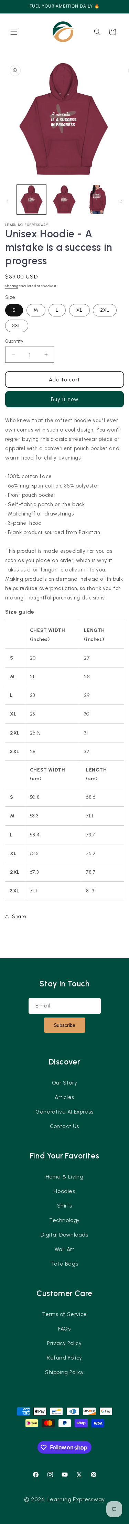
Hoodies (64, 1191)
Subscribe (64, 1025)
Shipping (11, 286)
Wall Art (65, 1249)
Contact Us (64, 1126)
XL (79, 310)
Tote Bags (64, 1264)
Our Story (64, 1083)
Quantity (14, 341)
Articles (64, 1097)
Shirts (64, 1206)
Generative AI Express (64, 1112)
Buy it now (64, 399)
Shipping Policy (64, 1372)
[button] (13, 31)
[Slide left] (7, 201)
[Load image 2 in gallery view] (64, 199)
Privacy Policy (64, 1343)
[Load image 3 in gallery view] (97, 199)
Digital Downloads (64, 1235)
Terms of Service (64, 1314)
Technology (64, 1220)
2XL (104, 310)
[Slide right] (121, 201)
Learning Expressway (76, 1499)
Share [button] (19, 916)
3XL (16, 326)
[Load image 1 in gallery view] (31, 199)
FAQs (64, 1329)
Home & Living (65, 1177)
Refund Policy (64, 1358)
